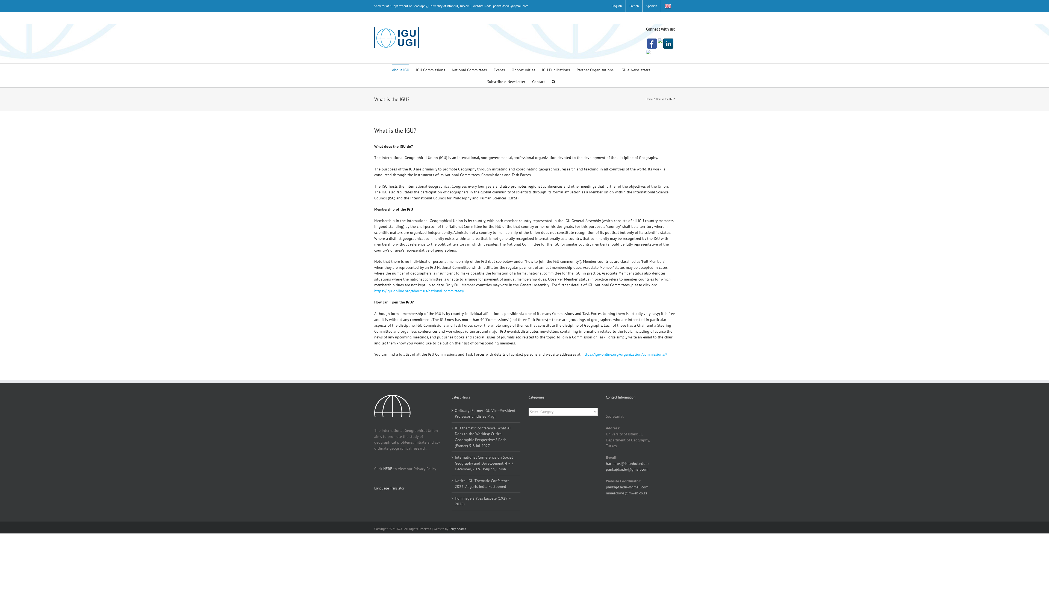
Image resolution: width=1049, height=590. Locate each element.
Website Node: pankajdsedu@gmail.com (500, 6)
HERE (387, 468)
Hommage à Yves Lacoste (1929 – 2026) (483, 501)
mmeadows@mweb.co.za (626, 493)
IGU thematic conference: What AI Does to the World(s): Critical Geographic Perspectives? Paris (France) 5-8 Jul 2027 (483, 437)
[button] (553, 81)
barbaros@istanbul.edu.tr (627, 463)
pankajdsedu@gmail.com (627, 469)
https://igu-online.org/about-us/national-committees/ (419, 290)
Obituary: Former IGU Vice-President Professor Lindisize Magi (485, 413)
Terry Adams (457, 529)
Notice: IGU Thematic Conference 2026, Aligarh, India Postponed (482, 483)
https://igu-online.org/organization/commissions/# (625, 354)
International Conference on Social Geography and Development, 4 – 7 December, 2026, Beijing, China (484, 463)
